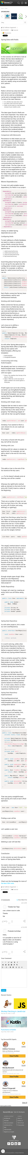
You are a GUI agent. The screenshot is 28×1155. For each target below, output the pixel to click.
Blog (6, 8)
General (15, 30)
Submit (3, 990)
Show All (24, 1103)
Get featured (7, 1118)
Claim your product (8, 1123)
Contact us (20, 1120)
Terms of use (21, 1123)
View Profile (14, 1056)
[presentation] (2, 962)
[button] (2, 962)
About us (20, 1118)
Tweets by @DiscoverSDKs (5, 1105)
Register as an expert (9, 1132)
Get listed (6, 1120)
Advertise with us (8, 1125)
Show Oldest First (22, 899)
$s (8, 2)
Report (9, 924)
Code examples (7, 1129)
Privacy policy (21, 1125)
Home (2, 8)
